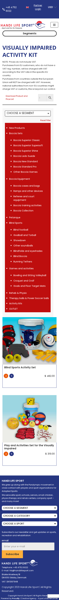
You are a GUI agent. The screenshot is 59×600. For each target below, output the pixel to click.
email (5, 540)
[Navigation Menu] (54, 25)
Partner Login (38, 7)
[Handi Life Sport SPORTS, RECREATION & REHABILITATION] (23, 25)
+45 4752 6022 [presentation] (11, 9)
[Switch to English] (27, 7)
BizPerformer (52, 598)
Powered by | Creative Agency (18, 598)
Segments (29, 33)
